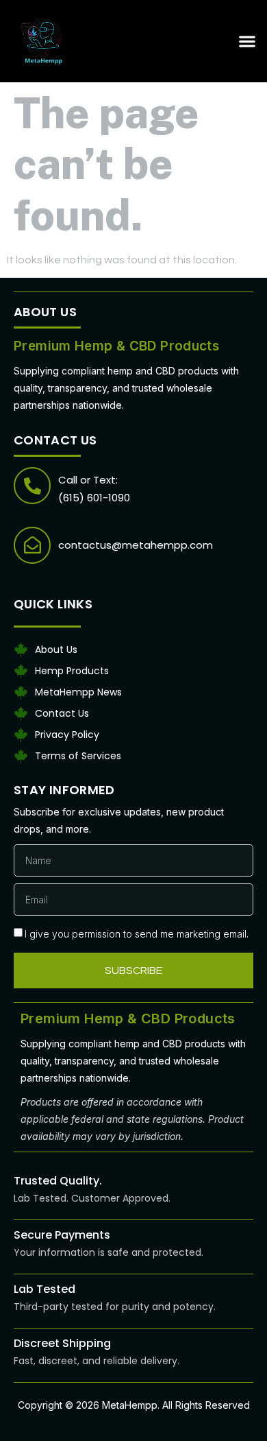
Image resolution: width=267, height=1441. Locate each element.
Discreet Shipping (62, 1343)
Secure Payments (62, 1235)
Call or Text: (88, 480)
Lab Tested (44, 1289)
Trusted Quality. (58, 1181)
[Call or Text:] (32, 485)
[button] (246, 40)
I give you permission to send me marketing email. (137, 934)
